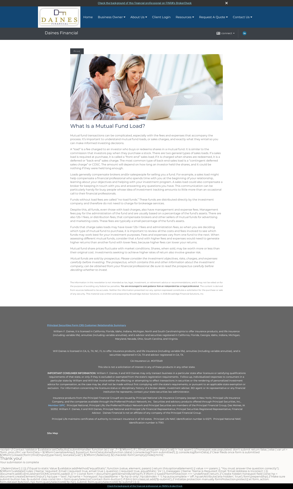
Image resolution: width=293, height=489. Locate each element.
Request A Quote (212, 17)
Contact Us (241, 17)
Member (53, 405)
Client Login (161, 17)
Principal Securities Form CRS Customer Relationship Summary (86, 325)
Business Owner (110, 17)
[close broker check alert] (226, 3)
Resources (183, 17)
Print (77, 51)
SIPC (62, 405)
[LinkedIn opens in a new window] (244, 34)
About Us (137, 17)
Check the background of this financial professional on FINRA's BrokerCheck (145, 3)
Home (88, 17)
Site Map (52, 433)
